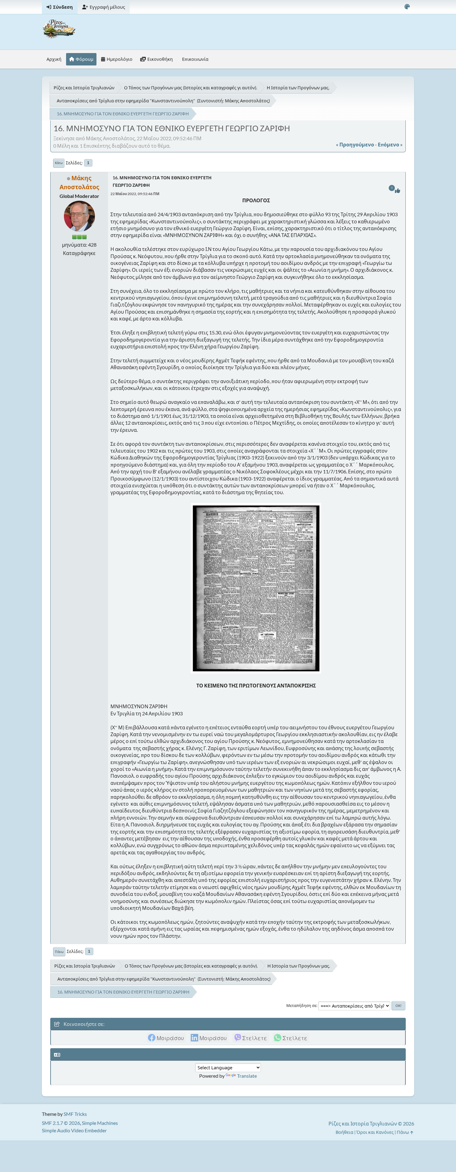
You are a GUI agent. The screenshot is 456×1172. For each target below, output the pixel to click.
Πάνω (59, 952)
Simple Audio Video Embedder (74, 1130)
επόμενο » (390, 144)
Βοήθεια (344, 1132)
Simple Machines (100, 1123)
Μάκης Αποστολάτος (247, 100)
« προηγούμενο (355, 144)
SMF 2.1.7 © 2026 (61, 1123)
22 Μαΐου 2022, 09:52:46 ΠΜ (134, 194)
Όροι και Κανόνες (375, 1132)
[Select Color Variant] (407, 7)
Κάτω (59, 163)
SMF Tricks (75, 1114)
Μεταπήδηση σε (301, 1005)
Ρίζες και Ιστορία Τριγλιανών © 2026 (371, 1123)
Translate (247, 1076)
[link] (166, 1038)
